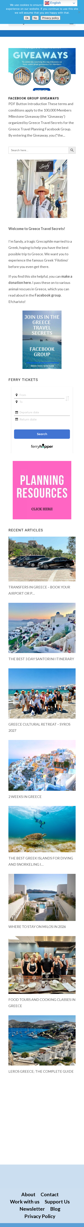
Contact (50, 1194)
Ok (27, 17)
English (55, 2)
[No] (79, 12)
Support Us (57, 1201)
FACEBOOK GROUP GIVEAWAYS (33, 98)
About (28, 1194)
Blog (55, 1209)
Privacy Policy (39, 1216)
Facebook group (48, 295)
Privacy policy (50, 17)
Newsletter (32, 1209)
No (35, 17)
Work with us (24, 1201)
